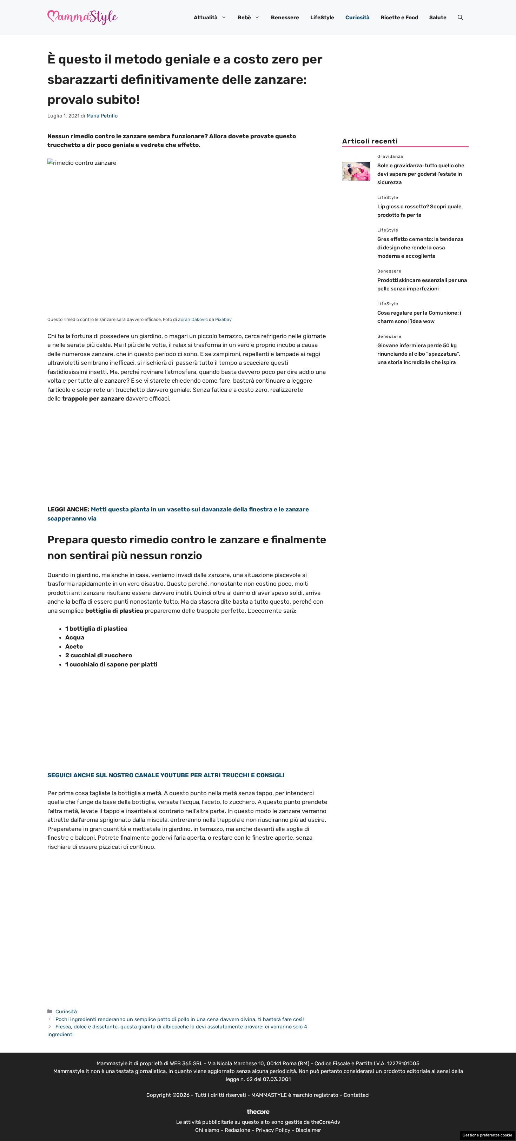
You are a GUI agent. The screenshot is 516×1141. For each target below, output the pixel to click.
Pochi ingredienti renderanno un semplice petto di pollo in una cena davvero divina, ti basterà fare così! (179, 1019)
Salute (437, 17)
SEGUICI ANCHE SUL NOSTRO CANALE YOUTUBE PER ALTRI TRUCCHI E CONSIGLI (166, 775)
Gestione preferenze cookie (487, 1135)
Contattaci (357, 1095)
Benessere (285, 17)
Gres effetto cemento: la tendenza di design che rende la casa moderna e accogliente (420, 247)
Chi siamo (207, 1130)
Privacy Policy (273, 1130)
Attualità (206, 17)
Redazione (237, 1130)
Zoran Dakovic (193, 319)
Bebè (244, 17)
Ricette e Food (399, 17)
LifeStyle (322, 17)
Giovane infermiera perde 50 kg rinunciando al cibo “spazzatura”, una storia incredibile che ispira (418, 353)
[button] (460, 17)
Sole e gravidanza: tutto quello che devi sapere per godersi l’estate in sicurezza (420, 174)
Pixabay (223, 319)
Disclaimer (308, 1130)
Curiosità (357, 17)
